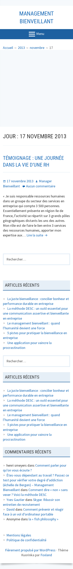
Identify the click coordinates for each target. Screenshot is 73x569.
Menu (40, 33)
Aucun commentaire (40, 186)
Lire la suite (37, 235)
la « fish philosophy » (43, 519)
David (10, 509)
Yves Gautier (15, 499)
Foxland (46, 555)
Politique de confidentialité (26, 540)
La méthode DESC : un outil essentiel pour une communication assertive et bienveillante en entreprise (36, 313)
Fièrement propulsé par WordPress (30, 550)
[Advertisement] (36, 88)
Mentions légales (18, 535)
